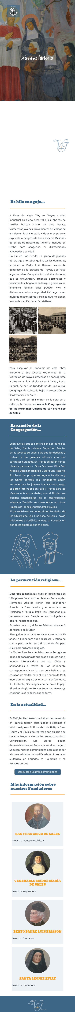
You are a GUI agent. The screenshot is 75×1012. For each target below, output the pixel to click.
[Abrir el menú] (30, 11)
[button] (37, 772)
